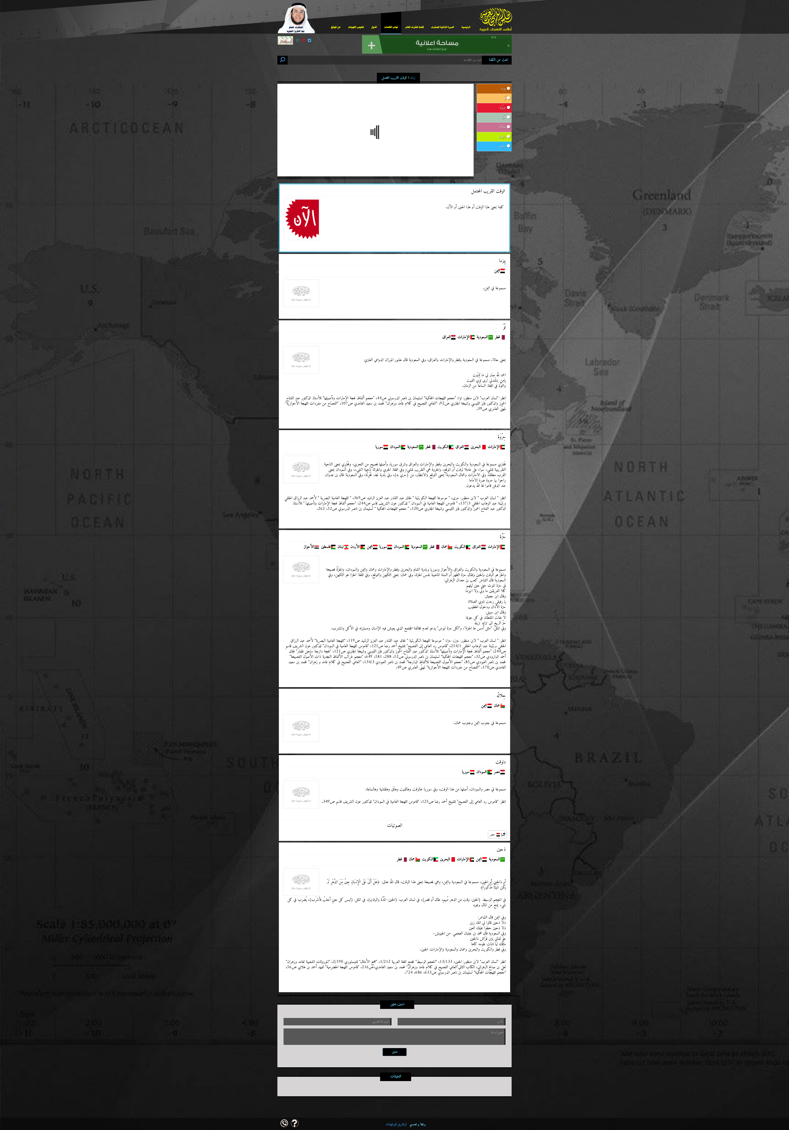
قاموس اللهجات (356, 27)
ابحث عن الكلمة (498, 60)
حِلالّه (503, 127)
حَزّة (504, 117)
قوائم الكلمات (391, 27)
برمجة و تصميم (406, 1124)
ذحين (503, 146)
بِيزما (504, 89)
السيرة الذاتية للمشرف (442, 27)
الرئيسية (465, 27)
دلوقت (502, 137)
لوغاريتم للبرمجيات (396, 1124)
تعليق (394, 1052)
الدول (374, 27)
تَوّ (505, 98)
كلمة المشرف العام (414, 27)
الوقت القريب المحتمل (398, 78)
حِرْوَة (503, 108)
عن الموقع (336, 27)
